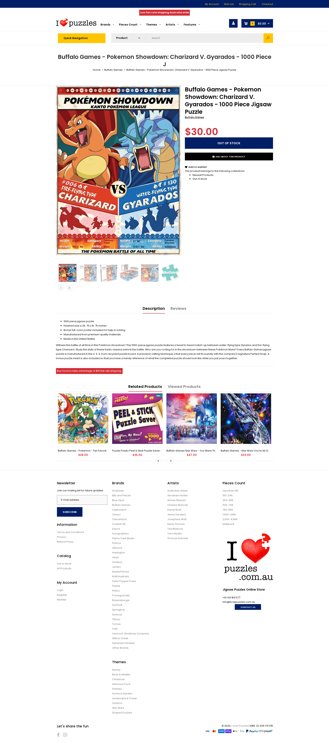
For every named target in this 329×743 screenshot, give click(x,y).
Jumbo (116, 567)
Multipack (228, 524)
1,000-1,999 (229, 514)
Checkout (267, 4)
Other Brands (120, 648)
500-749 (228, 505)
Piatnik (116, 586)
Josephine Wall (176, 519)
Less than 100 (230, 490)
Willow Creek (120, 638)
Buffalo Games (194, 117)
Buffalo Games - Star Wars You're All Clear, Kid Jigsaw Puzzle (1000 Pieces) (267, 450)
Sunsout (117, 614)
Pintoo (116, 590)
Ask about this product (230, 156)
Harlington (118, 552)
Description (154, 308)
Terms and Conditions (70, 532)
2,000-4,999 (230, 519)
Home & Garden (122, 693)
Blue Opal (118, 500)
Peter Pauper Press (124, 581)
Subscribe (70, 512)
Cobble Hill (118, 524)
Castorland (119, 510)
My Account (212, 4)
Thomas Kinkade (177, 538)
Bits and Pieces (121, 495)
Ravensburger (121, 600)
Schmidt (117, 605)
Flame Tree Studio (123, 538)
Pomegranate (121, 595)
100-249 (227, 495)
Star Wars (118, 708)
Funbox (116, 543)
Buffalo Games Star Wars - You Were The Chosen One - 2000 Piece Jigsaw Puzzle (216, 450)
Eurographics (120, 533)
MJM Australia (120, 576)
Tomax (116, 624)
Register (62, 595)
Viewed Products (184, 386)
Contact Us (247, 607)
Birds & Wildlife (121, 674)
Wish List (229, 4)
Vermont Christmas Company (130, 633)
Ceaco (116, 514)
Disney (116, 670)
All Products (64, 568)
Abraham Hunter (177, 495)
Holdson (117, 562)
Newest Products (202, 175)
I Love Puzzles (240, 726)
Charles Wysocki (177, 505)
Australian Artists (177, 490)
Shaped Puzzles (122, 712)
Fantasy (117, 689)
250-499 (228, 500)
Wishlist (61, 599)
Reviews (178, 308)
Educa (116, 529)
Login (60, 590)
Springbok (118, 610)
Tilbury (116, 619)
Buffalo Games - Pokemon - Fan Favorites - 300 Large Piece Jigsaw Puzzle (103, 450)
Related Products (145, 386)
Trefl (114, 629)
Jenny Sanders (176, 514)
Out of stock (199, 179)
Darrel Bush (174, 510)
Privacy (61, 537)
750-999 (228, 510)
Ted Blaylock (175, 529)
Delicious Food (121, 684)
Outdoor (117, 703)
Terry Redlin (174, 533)
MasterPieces (120, 571)
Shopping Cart (247, 4)
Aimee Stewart (176, 500)
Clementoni (119, 519)
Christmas (118, 679)
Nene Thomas (176, 524)
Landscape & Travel (124, 698)
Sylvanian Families (123, 643)
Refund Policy (65, 542)
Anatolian (118, 490)
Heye (115, 557)
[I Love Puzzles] (76, 26)
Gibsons (117, 548)
